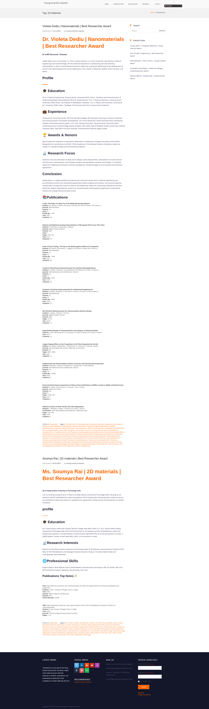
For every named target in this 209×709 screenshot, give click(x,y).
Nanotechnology (61, 444)
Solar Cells (112, 633)
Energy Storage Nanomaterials (98, 426)
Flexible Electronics (96, 627)
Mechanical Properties (102, 629)
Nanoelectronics (48, 432)
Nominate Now (118, 4)
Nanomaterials (100, 436)
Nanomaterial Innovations (112, 434)
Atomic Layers (118, 623)
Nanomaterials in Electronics (86, 440)
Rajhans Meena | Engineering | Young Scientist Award (147, 77)
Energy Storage (61, 627)
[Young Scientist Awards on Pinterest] (81, 670)
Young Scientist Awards (56, 2)
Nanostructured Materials (92, 442)
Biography (53, 424)
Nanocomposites (112, 430)
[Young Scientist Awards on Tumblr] (76, 670)
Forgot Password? (144, 695)
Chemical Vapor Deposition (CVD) (92, 625)
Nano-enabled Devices (50, 430)
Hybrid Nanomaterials (95, 428)
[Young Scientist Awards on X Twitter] (76, 665)
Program (145, 4)
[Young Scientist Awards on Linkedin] (81, 665)
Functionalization (110, 627)
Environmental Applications (78, 627)
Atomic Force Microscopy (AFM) (101, 623)
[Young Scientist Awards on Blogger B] (87, 665)
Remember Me (145, 681)
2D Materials (70, 424)
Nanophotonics (84, 631)
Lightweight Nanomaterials (114, 428)
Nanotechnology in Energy (76, 444)
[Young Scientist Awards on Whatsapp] (87, 670)
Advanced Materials (97, 424)
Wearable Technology (83, 635)
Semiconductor (95, 633)
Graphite (76, 629)
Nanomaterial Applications (114, 432)
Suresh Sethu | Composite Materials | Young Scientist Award (146, 47)
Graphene (57, 428)
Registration (132, 4)
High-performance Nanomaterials (74, 428)
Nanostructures (48, 444)
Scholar (45, 516)
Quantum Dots (113, 444)
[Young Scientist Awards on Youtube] (92, 665)
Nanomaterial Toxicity (86, 436)
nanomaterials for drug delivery (61, 438)
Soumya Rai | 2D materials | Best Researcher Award (74, 458)
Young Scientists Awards (75, 31)
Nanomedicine (47, 442)
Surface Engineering (82, 446)
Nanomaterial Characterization (53, 434)
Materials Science (86, 629)
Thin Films (70, 635)
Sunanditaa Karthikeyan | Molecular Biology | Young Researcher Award (147, 69)
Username (146, 664)
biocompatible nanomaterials (60, 426)
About (157, 4)
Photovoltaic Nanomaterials (97, 444)
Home (107, 4)
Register (141, 693)
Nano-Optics (80, 430)
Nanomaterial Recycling (51, 436)
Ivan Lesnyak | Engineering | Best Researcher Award (146, 54)
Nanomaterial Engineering (93, 434)
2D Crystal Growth (72, 623)
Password (145, 673)
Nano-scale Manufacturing (95, 430)
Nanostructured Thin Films (112, 442)
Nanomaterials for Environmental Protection (90, 438)
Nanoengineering (84, 432)
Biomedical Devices (49, 625)
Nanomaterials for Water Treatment (62, 440)
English (169, 6)
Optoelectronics (72, 633)
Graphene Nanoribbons (51, 629)
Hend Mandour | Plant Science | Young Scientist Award (148, 62)
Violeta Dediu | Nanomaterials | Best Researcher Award (76, 26)
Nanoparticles (77, 442)
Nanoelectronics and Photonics (66, 432)
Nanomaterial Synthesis (69, 436)
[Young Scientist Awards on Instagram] (97, 665)
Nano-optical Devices (67, 430)
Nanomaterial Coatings (74, 434)
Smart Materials (68, 446)
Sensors (104, 633)
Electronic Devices (49, 627)
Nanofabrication (98, 432)
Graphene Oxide (66, 629)
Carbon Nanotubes (79, 426)
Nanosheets (95, 631)
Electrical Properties (112, 625)
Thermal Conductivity (58, 635)
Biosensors (61, 625)
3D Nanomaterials (82, 424)
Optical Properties (58, 633)
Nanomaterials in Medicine (107, 440)
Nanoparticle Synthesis (62, 442)
